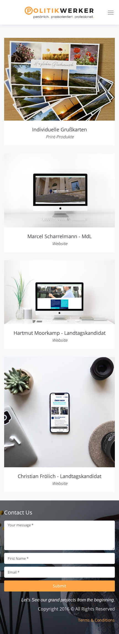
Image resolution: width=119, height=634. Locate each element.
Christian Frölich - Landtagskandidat (59, 476)
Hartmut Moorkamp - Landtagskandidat (59, 333)
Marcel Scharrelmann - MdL (59, 236)
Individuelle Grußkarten (59, 129)
